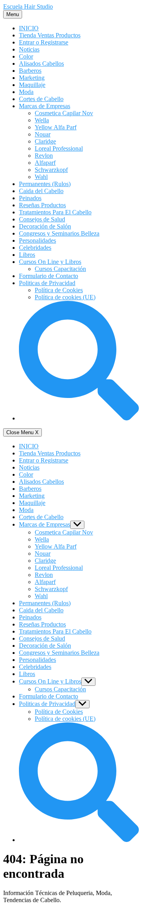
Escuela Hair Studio (28, 6)
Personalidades (37, 240)
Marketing (32, 77)
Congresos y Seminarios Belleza (59, 233)
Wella (42, 120)
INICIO (29, 28)
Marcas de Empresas (44, 106)
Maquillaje (32, 84)
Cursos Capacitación (60, 268)
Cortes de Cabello (41, 99)
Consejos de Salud (42, 219)
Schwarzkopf (51, 169)
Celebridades (35, 247)
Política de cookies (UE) (65, 297)
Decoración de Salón (45, 226)
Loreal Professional (59, 148)
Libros (27, 254)
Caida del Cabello (41, 191)
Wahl (41, 176)
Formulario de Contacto (48, 276)
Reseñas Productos (42, 205)
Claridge (45, 141)
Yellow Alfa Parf (56, 127)
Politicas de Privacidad (47, 283)
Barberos (30, 70)
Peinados (30, 198)
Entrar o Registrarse (43, 42)
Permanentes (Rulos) (45, 184)
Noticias (29, 49)
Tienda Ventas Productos (49, 35)
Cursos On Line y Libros (50, 261)
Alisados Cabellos (41, 63)
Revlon (44, 155)
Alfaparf (45, 162)
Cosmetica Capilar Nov (64, 113)
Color (26, 56)
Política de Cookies (59, 290)
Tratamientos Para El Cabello (55, 212)
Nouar (42, 134)
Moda (26, 91)
